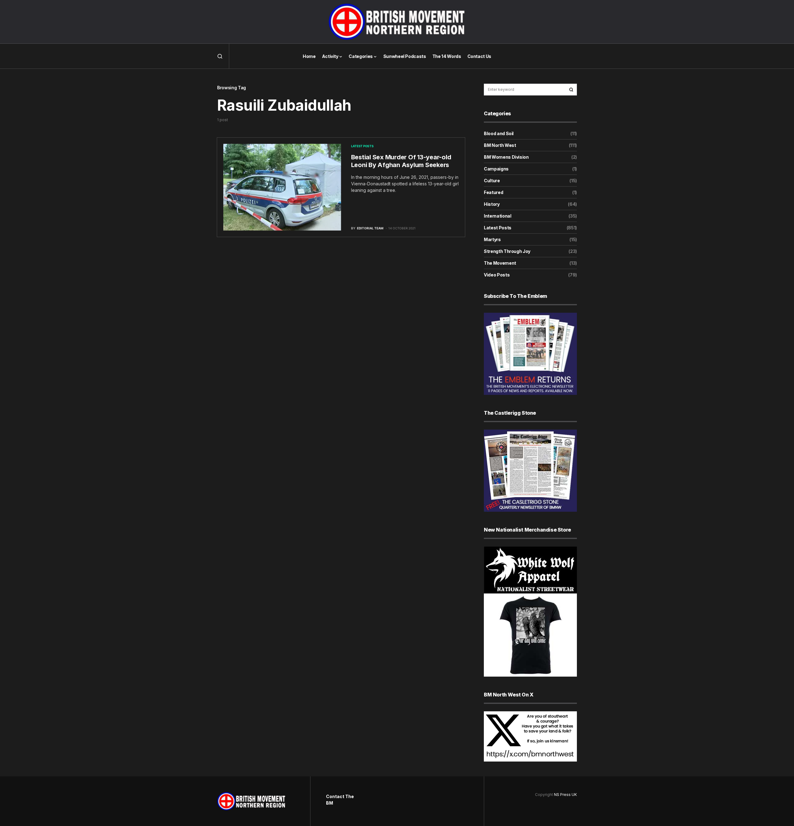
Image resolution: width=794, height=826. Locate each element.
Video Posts (497, 274)
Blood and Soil (499, 133)
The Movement (500, 263)
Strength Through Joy (507, 251)
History (492, 204)
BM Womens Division (506, 157)
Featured (493, 192)
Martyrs (492, 239)
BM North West (500, 145)
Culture (492, 180)
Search (571, 89)
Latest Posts (362, 146)
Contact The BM (340, 800)
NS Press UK (565, 794)
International (497, 216)
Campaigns (496, 168)
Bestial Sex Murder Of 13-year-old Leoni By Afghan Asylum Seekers (401, 161)
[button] (220, 56)
